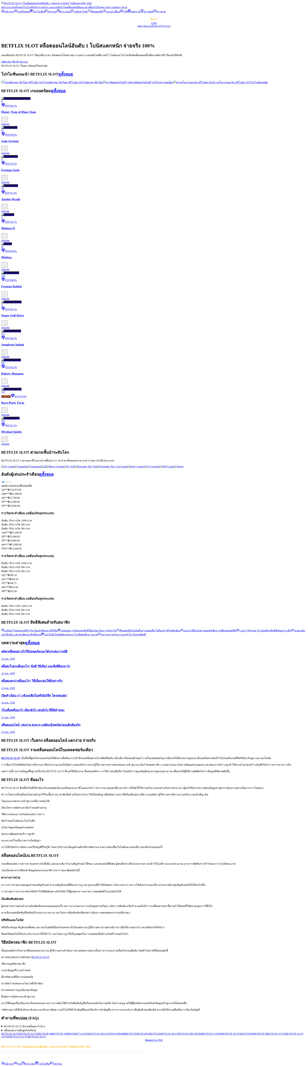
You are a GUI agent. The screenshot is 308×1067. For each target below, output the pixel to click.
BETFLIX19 (260, 1033)
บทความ (103, 7)
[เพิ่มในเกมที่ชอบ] (4, 119)
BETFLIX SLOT (40, 957)
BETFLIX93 (143, 1033)
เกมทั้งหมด (17, 7)
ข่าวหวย (122, 7)
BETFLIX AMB (61, 1033)
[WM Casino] (166, 466)
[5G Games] (8, 466)
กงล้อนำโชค (61, 7)
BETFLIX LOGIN (212, 1033)
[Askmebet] (21, 466)
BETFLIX (130, 1033)
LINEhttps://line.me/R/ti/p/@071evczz (154, 24)
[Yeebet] (179, 466)
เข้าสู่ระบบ (22, 61)
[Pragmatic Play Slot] (86, 466)
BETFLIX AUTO (28, 1033)
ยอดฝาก (5, 485)
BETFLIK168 (45, 1033)
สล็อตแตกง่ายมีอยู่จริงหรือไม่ (20, 1030)
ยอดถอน (15, 485)
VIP (96, 7)
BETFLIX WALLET (99, 1033)
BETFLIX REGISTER (190, 1033)
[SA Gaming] (152, 466)
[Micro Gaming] (55, 466)
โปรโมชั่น (28, 7)
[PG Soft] (69, 466)
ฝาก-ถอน (49, 7)
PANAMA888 (117, 1033)
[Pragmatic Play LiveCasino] (112, 466)
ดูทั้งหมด (65, 74)
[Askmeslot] (34, 466)
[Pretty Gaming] (136, 466)
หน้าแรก (6, 7)
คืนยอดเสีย (74, 7)
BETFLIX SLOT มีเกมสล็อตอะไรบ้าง (24, 1026)
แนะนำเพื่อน (87, 7)
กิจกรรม (39, 7)
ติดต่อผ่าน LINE (154, 1040)
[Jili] (43, 466)
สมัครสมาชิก (8, 61)
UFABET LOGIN (79, 1033)
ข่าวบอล (113, 7)
